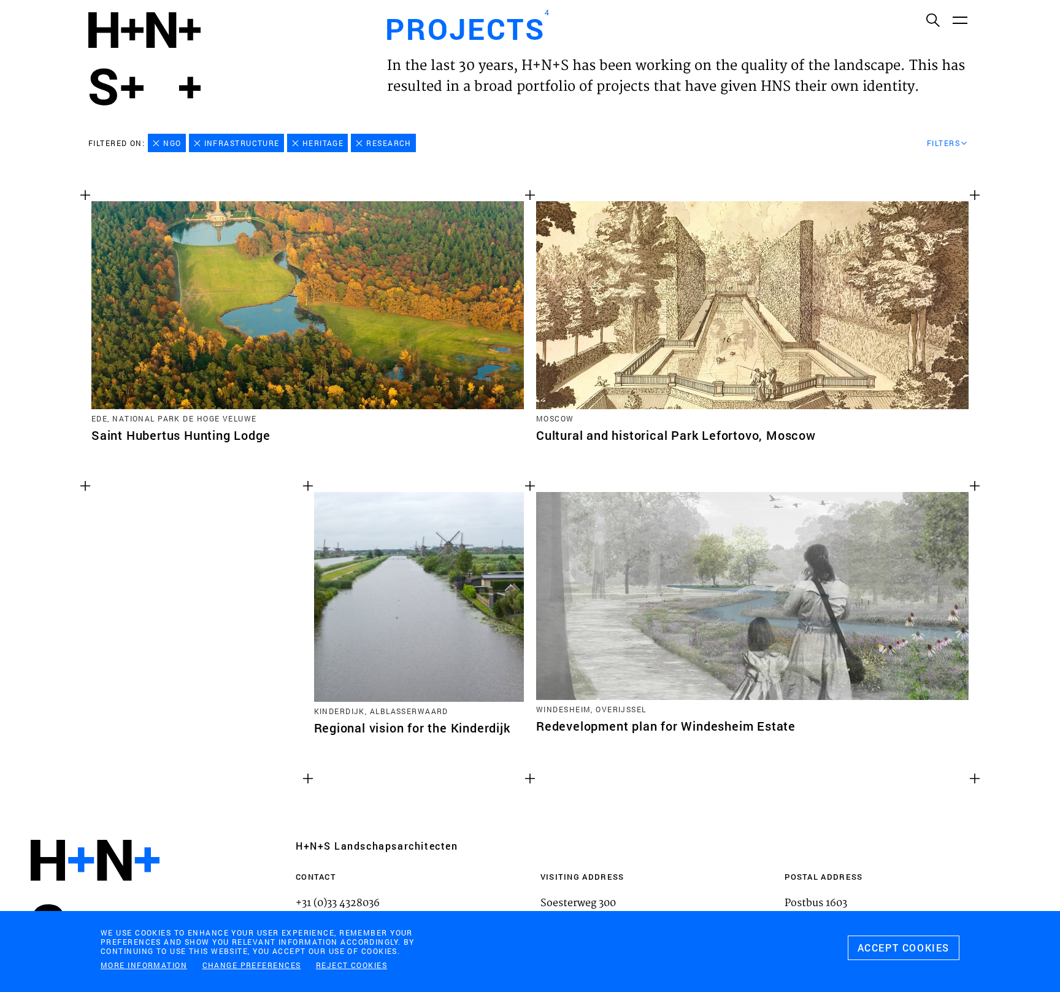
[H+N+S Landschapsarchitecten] (95, 893)
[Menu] (959, 19)
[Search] (932, 19)
